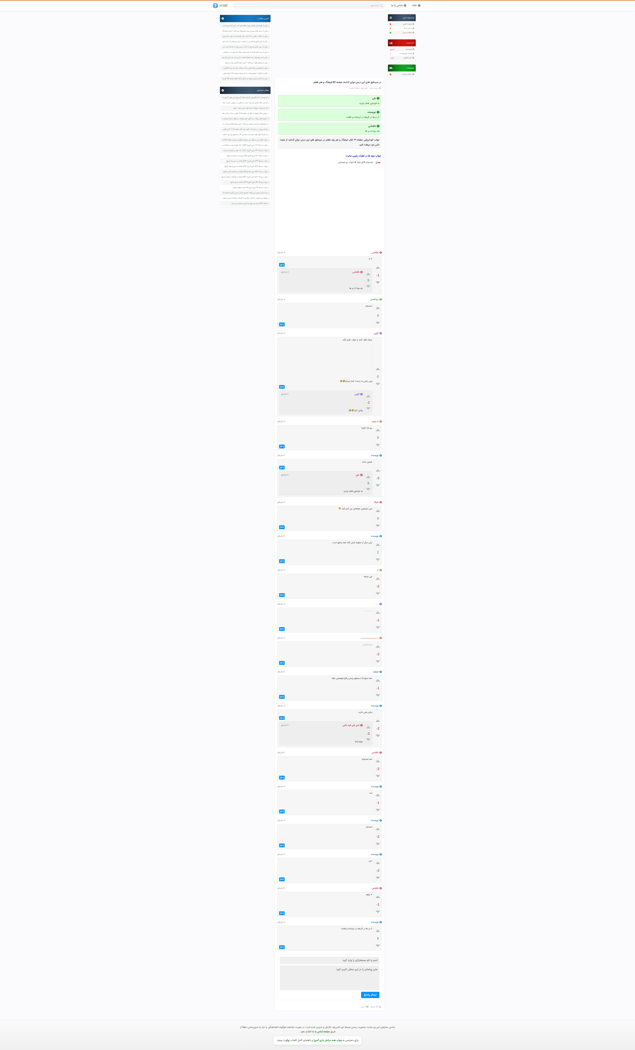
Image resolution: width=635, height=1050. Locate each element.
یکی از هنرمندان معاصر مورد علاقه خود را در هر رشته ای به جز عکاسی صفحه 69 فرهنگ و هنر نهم (244, 25)
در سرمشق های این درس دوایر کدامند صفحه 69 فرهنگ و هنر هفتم (347, 82)
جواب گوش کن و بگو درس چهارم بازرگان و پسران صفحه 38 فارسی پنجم (244, 140)
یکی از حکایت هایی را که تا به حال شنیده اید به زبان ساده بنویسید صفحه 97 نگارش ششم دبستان (244, 36)
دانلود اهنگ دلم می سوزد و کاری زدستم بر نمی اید (249, 203)
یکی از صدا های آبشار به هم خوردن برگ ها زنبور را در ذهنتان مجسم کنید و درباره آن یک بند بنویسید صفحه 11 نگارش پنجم (244, 52)
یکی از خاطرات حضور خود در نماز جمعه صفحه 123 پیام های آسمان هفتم (244, 73)
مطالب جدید (407, 32)
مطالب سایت (407, 74)
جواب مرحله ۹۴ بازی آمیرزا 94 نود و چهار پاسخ (250, 187)
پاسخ (282, 264)
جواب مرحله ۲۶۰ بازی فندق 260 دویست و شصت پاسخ (247, 156)
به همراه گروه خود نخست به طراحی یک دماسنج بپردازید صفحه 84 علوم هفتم (244, 134)
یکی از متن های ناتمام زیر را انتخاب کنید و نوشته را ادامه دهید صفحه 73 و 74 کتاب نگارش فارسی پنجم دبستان (244, 41)
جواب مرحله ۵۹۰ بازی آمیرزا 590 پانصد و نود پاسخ (249, 182)
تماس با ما (397, 5)
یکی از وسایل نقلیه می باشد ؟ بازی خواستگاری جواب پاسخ (246, 63)
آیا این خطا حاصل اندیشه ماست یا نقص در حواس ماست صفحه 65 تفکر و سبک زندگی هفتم (244, 103)
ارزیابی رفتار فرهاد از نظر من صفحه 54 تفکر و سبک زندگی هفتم (244, 113)
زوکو (287, 1040)
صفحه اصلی (407, 24)
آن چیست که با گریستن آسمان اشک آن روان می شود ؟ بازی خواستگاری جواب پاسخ (244, 97)
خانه (414, 5)
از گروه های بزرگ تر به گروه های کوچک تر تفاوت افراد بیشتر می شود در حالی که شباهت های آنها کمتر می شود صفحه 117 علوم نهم (244, 118)
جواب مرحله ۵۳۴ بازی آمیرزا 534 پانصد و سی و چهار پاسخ (246, 166)
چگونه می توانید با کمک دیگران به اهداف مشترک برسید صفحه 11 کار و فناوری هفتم (244, 198)
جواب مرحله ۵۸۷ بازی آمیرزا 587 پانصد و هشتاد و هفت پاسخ (244, 177)
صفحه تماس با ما (321, 1032)
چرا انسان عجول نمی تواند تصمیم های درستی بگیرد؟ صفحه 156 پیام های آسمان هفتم (244, 193)
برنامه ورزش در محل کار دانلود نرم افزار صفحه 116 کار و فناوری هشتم (244, 129)
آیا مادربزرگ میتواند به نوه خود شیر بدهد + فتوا (250, 108)
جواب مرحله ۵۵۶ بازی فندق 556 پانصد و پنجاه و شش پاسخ (245, 171)
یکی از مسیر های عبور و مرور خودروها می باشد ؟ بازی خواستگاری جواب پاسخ (244, 31)
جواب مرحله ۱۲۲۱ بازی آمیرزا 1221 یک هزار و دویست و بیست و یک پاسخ (244, 150)
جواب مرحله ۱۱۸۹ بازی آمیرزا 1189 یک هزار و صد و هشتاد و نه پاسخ (244, 145)
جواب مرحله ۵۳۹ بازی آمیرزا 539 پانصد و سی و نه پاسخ (247, 161)
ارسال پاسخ (370, 995)
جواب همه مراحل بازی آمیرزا (328, 1040)
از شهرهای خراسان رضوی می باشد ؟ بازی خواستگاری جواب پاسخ (244, 124)
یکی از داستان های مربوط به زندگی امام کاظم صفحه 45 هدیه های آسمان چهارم (244, 78)
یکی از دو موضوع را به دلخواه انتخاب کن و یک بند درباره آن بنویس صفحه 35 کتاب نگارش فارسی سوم (244, 57)
